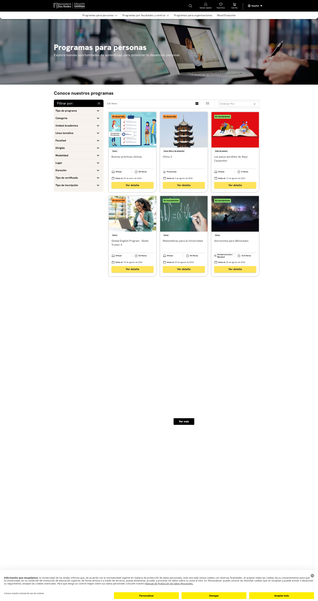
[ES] (255, 6)
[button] (78, 111)
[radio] (197, 103)
